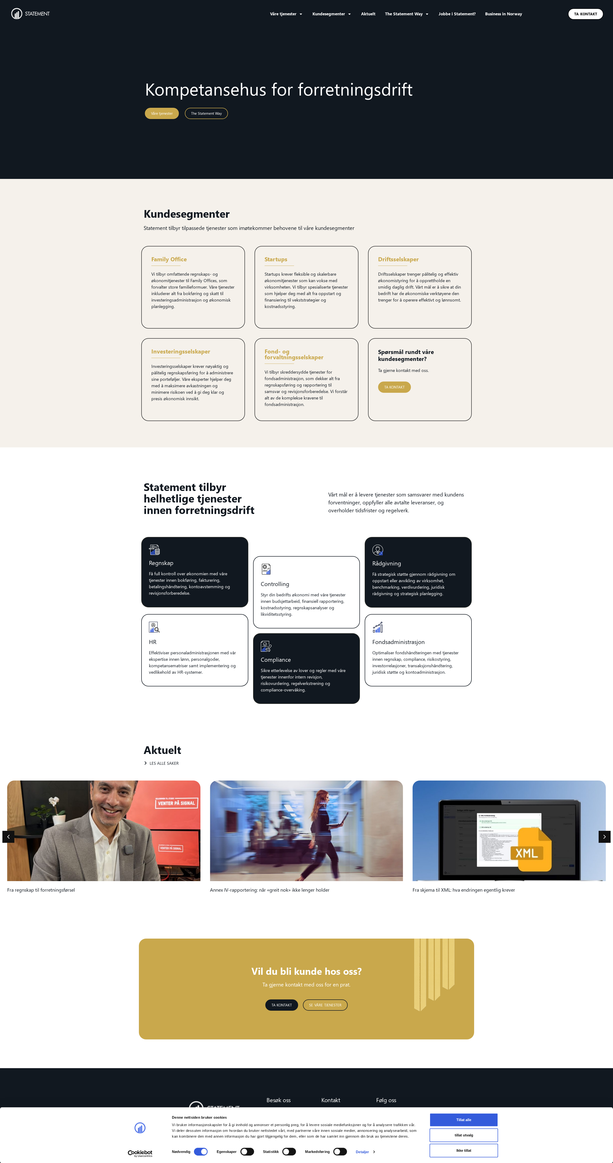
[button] (605, 837)
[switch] (247, 1151)
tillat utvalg (464, 1135)
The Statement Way (404, 14)
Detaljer (362, 1152)
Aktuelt (368, 14)
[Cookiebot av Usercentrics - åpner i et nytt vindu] (140, 1153)
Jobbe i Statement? (457, 14)
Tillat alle (463, 1120)
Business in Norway (503, 14)
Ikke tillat (463, 1150)
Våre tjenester (283, 14)
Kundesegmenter (328, 14)
